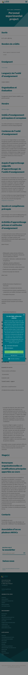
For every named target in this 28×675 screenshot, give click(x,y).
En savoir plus (16, 342)
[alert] (14, 337)
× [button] (23, 314)
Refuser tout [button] (14, 355)
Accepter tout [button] (14, 351)
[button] (14, 337)
